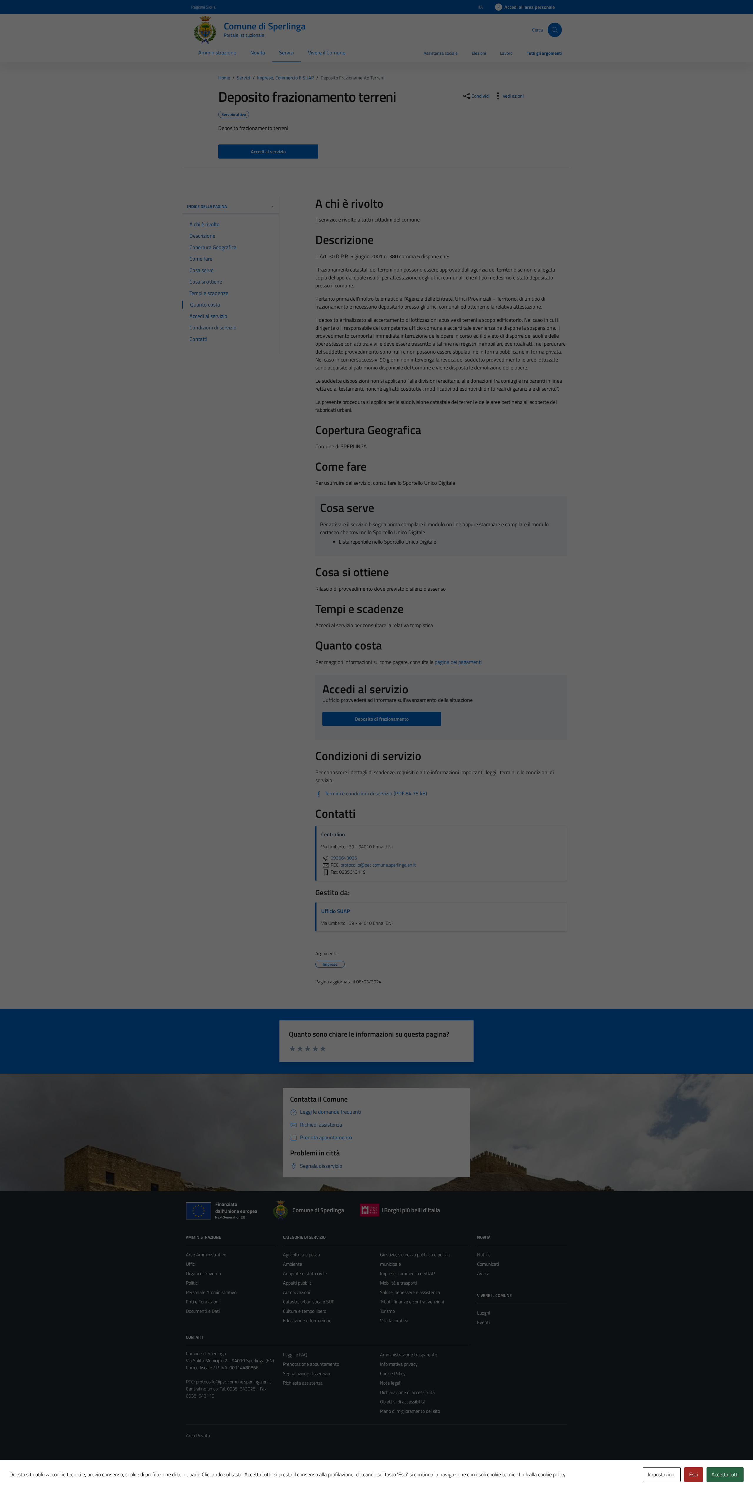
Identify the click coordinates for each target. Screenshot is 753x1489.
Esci (693, 1474)
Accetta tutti (725, 1474)
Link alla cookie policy (542, 1474)
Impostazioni (662, 1474)
